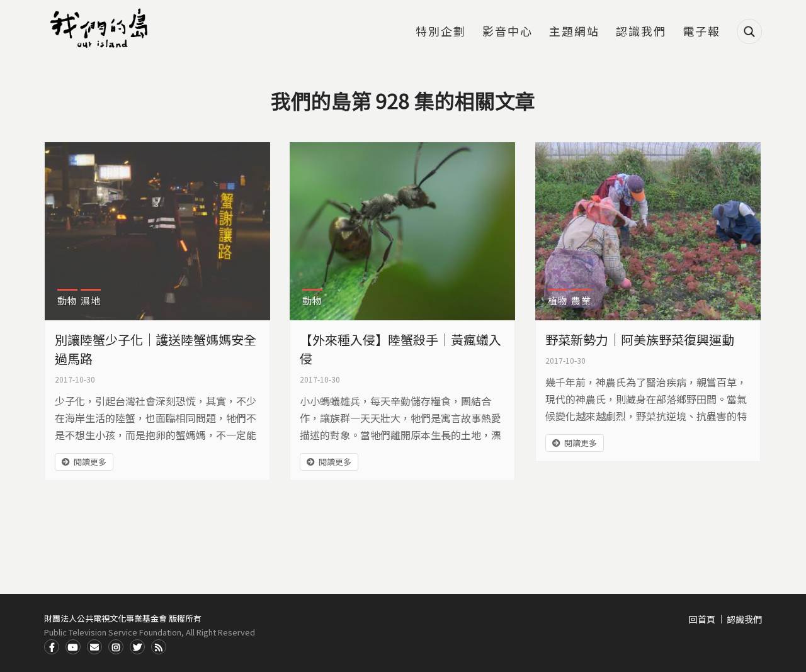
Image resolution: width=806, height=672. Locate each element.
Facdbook (51, 646)
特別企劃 (441, 32)
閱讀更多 (90, 462)
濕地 (91, 300)
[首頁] (100, 28)
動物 (67, 300)
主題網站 (574, 32)
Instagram (115, 646)
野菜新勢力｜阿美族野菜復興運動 (639, 339)
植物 (558, 300)
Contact (94, 646)
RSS (158, 646)
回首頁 (702, 619)
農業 (581, 300)
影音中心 (507, 32)
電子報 (701, 32)
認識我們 (641, 32)
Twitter (137, 646)
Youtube (73, 646)
